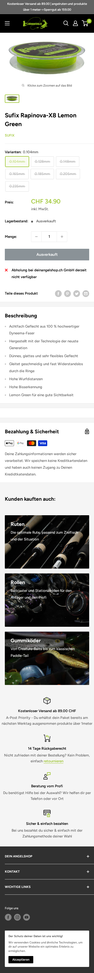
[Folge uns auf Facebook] (8, 917)
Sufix (9, 135)
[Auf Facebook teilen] (58, 293)
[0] (85, 23)
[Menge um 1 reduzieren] (36, 237)
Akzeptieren (20, 959)
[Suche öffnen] (66, 23)
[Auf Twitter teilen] (76, 293)
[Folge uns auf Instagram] (17, 917)
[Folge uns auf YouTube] (26, 917)
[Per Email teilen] (85, 293)
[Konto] (75, 23)
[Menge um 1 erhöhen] (62, 237)
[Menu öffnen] (7, 23)
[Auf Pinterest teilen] (67, 293)
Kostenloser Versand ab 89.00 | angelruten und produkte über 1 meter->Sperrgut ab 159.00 (47, 6)
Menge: (11, 236)
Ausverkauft (47, 254)
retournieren (53, 761)
